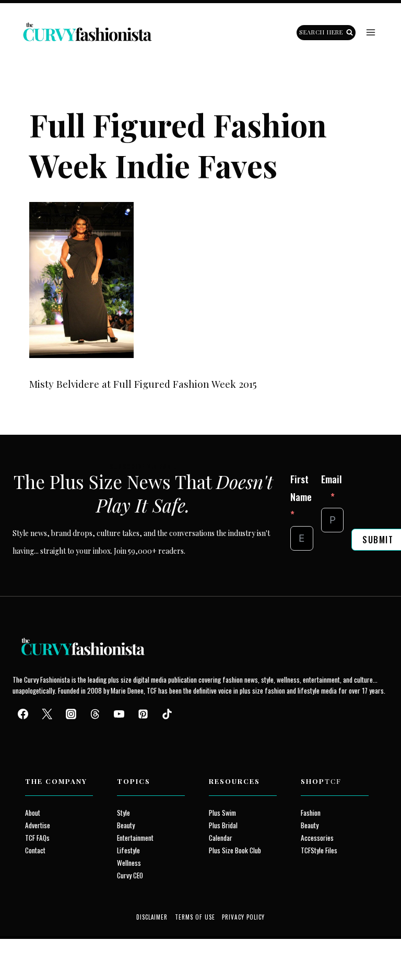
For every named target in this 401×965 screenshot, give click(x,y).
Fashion (311, 812)
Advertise (37, 825)
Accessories (317, 837)
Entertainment (135, 837)
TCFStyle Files (319, 850)
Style (123, 812)
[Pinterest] (143, 714)
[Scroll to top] (27, 933)
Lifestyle (128, 850)
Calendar (220, 837)
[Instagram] (71, 714)
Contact (35, 850)
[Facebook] (23, 714)
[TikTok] (167, 714)
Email (331, 478)
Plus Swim (222, 812)
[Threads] (95, 714)
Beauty (126, 825)
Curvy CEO (130, 875)
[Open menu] (370, 33)
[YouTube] (119, 714)
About (32, 812)
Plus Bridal (223, 825)
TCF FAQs (37, 837)
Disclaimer (152, 917)
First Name (301, 487)
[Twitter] (47, 714)
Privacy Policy (243, 917)
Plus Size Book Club (235, 850)
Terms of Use (195, 917)
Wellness (129, 862)
